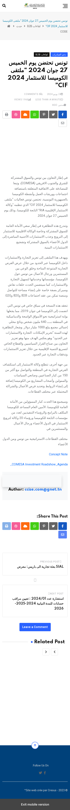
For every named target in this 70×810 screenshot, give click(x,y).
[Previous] (54, 651)
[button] (65, 6)
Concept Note (58, 454)
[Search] (4, 6)
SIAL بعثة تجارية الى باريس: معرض (40, 566)
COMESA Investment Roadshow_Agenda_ (39, 464)
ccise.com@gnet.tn (43, 490)
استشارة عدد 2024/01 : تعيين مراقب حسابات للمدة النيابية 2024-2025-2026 (38, 603)
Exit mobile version (35, 804)
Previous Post (50, 561)
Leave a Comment (35, 627)
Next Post (57, 593)
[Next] (45, 651)
